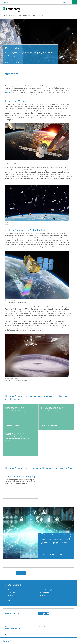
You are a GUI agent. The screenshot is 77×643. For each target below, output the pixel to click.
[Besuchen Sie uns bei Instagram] (47, 613)
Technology (11, 592)
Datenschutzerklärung (12, 628)
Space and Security (25, 66)
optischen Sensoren (40, 95)
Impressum (41, 626)
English (62, 2)
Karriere (43, 595)
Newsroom (11, 595)
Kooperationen (12, 598)
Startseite (5, 66)
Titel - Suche (70, 2)
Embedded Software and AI (16, 590)
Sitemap (7, 626)
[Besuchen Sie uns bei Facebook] (40, 613)
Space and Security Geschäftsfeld (54, 554)
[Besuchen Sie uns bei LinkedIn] (44, 613)
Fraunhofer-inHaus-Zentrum (49, 598)
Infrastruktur (45, 592)
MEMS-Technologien (49, 425)
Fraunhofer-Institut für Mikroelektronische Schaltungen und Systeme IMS (23, 15)
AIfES (9, 601)
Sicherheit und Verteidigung (16, 494)
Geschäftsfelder (14, 66)
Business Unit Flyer (13, 451)
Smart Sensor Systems (47, 590)
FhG (5, 2)
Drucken (21, 573)
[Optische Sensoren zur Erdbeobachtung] (37, 275)
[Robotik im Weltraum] (37, 141)
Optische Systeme (12, 425)
